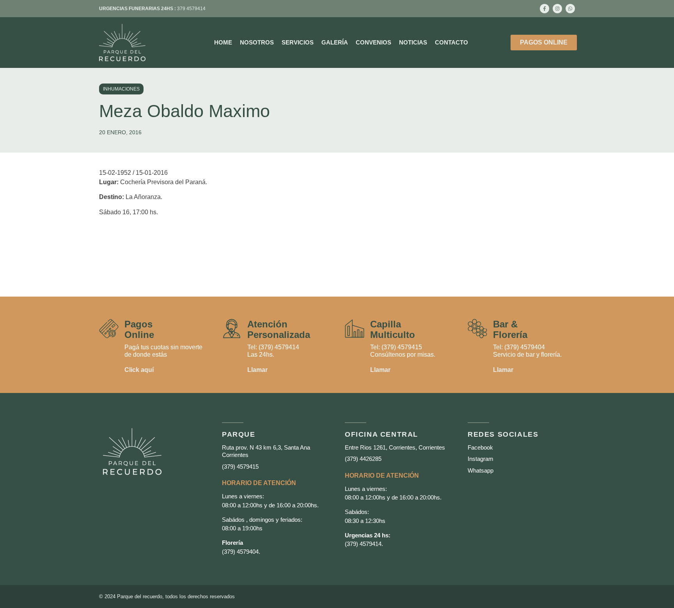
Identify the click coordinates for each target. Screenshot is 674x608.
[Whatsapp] (570, 8)
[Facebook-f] (544, 8)
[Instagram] (557, 8)
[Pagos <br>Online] (109, 328)
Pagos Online (139, 329)
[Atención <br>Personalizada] (231, 328)
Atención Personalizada (278, 329)
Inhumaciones (121, 89)
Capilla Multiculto (392, 329)
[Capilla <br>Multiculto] (354, 328)
